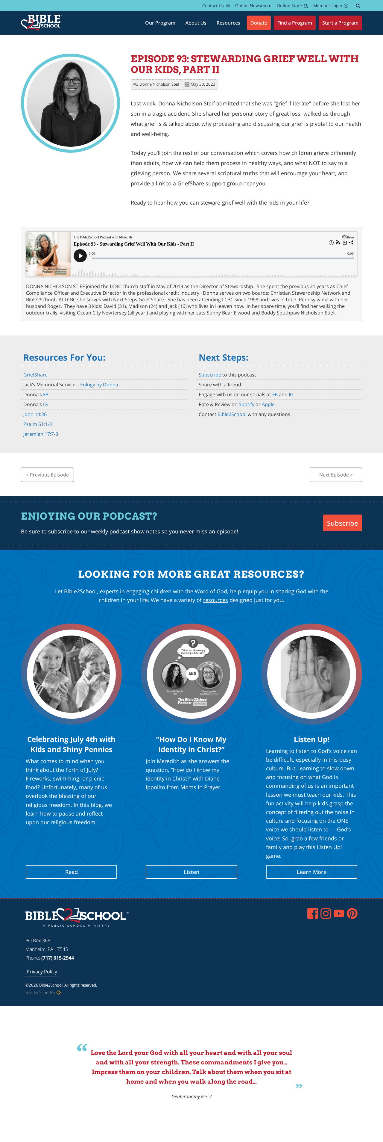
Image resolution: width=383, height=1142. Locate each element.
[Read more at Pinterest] (352, 913)
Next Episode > (336, 474)
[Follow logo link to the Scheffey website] (59, 992)
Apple (268, 404)
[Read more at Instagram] (325, 913)
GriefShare (35, 374)
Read (71, 871)
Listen (191, 871)
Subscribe (210, 374)
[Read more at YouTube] (339, 913)
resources (215, 599)
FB (45, 394)
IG (45, 404)
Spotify (246, 404)
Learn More (311, 871)
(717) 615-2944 (57, 958)
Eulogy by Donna (99, 384)
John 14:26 (35, 414)
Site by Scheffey (40, 992)
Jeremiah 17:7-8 (40, 434)
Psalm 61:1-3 (37, 424)
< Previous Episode (47, 474)
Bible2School (233, 414)
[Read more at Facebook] (312, 913)
